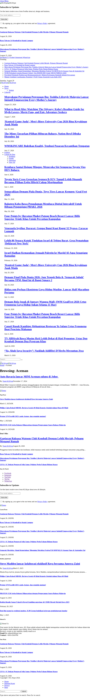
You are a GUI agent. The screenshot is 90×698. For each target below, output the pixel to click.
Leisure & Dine (9, 154)
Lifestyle (7, 92)
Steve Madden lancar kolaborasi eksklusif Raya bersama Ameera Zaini (26, 399)
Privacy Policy (42, 23)
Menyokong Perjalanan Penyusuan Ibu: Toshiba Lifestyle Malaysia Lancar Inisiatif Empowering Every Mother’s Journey (46, 67)
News (6, 88)
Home (6, 86)
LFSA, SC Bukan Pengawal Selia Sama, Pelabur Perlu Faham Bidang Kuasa (31, 69)
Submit (24, 691)
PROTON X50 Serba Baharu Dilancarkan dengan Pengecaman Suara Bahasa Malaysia (33, 425)
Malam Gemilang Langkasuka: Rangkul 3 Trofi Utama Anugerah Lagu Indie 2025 (33, 77)
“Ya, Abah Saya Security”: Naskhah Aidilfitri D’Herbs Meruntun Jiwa (44, 350)
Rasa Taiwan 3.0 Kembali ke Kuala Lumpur (16, 41)
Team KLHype (8, 381)
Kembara (12, 156)
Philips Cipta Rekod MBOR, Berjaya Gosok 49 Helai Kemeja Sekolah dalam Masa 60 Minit (34, 408)
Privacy (7, 685)
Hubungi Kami (9, 683)
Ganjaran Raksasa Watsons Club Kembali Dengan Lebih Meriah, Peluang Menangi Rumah (34, 32)
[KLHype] (8, 83)
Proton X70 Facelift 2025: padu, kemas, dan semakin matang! (23, 416)
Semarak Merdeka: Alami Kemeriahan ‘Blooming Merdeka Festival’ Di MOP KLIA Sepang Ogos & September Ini (44, 71)
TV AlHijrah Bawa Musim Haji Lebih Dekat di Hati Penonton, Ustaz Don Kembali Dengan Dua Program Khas (45, 340)
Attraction (12, 160)
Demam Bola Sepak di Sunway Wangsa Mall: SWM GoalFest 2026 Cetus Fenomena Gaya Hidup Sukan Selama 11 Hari (45, 303)
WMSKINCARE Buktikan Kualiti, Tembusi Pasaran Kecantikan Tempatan (46, 145)
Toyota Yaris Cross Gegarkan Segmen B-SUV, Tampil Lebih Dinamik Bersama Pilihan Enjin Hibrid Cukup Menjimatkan (43, 181)
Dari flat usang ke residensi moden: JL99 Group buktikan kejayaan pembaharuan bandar (33, 611)
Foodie (11, 158)
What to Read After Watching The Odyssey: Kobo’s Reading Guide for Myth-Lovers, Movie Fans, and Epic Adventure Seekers (44, 111)
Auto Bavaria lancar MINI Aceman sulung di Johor (29, 376)
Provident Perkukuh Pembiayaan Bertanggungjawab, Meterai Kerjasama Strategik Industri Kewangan (39, 75)
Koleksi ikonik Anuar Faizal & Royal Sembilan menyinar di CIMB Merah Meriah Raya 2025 (34, 602)
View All (12, 162)
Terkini (11, 90)
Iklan (6, 687)
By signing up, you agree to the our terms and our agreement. (29, 23)
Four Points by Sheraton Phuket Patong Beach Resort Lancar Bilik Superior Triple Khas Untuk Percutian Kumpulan (42, 217)
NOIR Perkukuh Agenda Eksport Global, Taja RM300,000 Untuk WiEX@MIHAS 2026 (35, 73)
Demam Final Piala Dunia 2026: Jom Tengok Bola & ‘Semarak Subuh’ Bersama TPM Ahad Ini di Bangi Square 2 (44, 279)
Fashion (7, 152)
